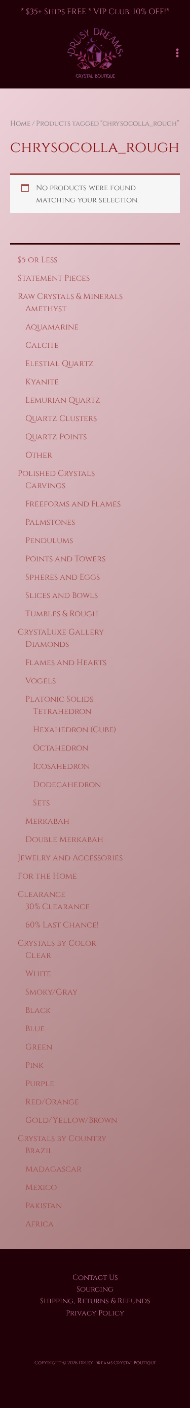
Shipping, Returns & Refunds (95, 1301)
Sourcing (95, 1289)
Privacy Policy (95, 1313)
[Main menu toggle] (177, 53)
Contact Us (95, 1277)
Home (20, 123)
